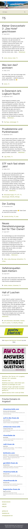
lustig (8, 259)
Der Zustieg (8, 203)
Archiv (5, 58)
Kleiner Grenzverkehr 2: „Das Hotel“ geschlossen (13, 28)
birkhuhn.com (9, 453)
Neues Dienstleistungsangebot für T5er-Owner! (13, 226)
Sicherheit (15, 285)
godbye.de (5, 511)
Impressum (20, 525)
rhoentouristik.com (11, 409)
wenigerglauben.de (7, 515)
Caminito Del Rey (8, 216)
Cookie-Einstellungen (17, 527)
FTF (15, 194)
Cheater (22, 320)
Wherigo (17, 196)
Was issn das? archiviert (10, 66)
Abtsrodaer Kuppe (9, 194)
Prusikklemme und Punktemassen (12, 130)
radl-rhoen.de (8, 444)
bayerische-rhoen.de (11, 489)
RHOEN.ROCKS (6, 502)
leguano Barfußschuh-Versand (13, 340)
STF (18, 194)
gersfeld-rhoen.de (10, 463)
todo (17, 216)
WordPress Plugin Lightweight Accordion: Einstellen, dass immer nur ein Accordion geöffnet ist (13, 388)
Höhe (5, 259)
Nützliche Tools (6, 380)
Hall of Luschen (10, 292)
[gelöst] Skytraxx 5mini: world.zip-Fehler (13, 392)
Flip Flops (6, 122)
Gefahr (6, 285)
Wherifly (12, 196)
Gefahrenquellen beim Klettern (11, 269)
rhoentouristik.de (10, 472)
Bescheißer (17, 320)
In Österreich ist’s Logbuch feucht (11, 92)
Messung (13, 259)
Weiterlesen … (11, 118)
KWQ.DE (4, 506)
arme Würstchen (8, 320)
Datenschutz (8, 527)
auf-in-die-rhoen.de (11, 418)
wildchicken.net (17, 4)
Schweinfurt (20, 259)
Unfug (3, 261)
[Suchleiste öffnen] (25, 12)
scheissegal (13, 122)
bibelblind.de (5, 513)
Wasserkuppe (5, 196)
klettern (10, 285)
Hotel (14, 58)
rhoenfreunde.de (10, 480)
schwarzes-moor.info (11, 427)
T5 (17, 58)
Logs (5, 156)
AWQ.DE (4, 504)
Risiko (8, 156)
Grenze (10, 58)
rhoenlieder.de (9, 435)
